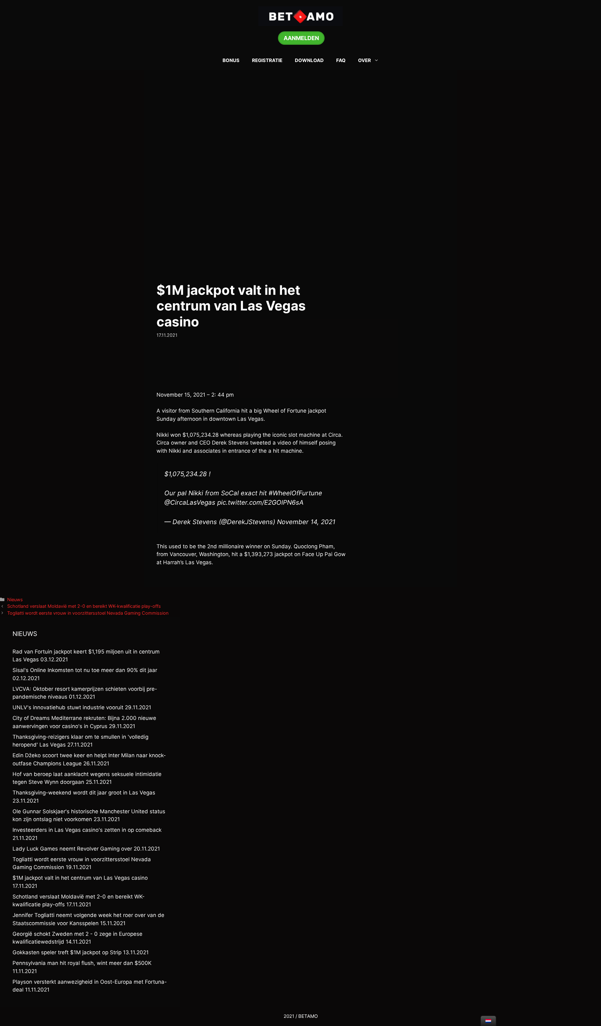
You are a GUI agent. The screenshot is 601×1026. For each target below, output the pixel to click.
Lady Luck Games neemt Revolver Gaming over (72, 849)
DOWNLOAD (309, 60)
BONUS (231, 60)
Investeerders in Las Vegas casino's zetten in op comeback (87, 830)
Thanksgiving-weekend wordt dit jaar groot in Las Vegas (84, 792)
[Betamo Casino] (300, 16)
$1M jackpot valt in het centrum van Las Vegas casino (80, 878)
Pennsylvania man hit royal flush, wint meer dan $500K (82, 963)
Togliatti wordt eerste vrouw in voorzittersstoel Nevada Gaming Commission (87, 613)
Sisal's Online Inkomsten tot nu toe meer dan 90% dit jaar (85, 670)
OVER (364, 60)
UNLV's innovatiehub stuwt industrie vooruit (68, 707)
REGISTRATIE (267, 60)
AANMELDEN (301, 38)
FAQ (341, 60)
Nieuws (15, 599)
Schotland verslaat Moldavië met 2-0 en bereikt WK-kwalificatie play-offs (84, 606)
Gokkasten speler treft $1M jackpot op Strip (67, 952)
